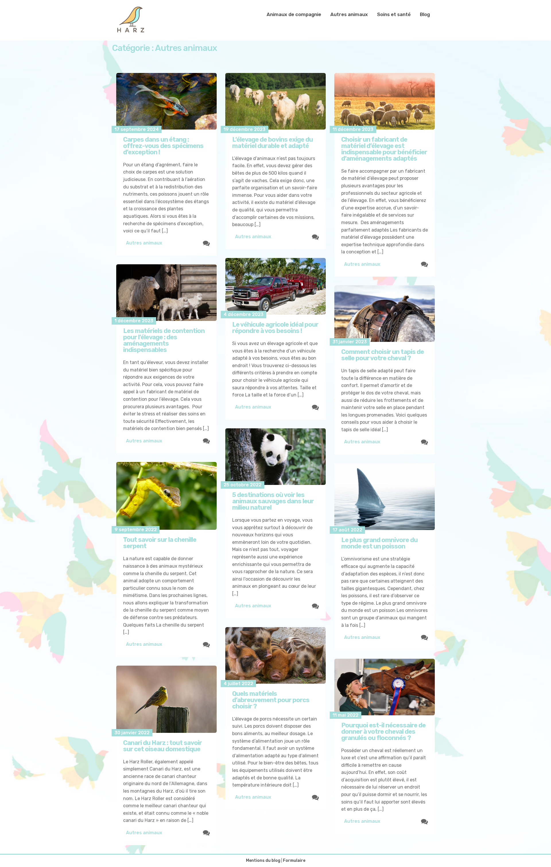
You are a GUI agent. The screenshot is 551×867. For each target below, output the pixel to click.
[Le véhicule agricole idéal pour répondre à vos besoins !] (275, 286)
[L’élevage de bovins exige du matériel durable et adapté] (275, 101)
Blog (425, 14)
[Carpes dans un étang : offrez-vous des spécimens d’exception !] (166, 101)
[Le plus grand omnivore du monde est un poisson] (384, 496)
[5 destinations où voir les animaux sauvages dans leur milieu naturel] (275, 456)
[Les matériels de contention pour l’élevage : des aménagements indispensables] (166, 292)
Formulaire (294, 860)
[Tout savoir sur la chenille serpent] (166, 496)
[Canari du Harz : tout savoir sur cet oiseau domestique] (166, 699)
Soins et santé (394, 14)
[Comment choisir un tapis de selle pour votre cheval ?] (384, 313)
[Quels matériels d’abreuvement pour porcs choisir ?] (275, 655)
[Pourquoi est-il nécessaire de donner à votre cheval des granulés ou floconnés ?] (384, 687)
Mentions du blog (263, 860)
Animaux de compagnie (294, 14)
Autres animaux (349, 14)
